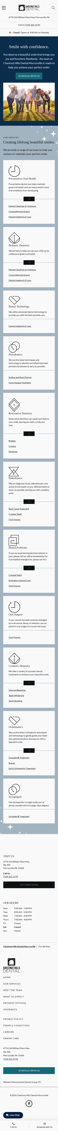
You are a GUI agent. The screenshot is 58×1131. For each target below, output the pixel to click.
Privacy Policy (13, 1019)
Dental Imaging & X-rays (20, 216)
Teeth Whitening (16, 695)
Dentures (13, 451)
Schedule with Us (29, 76)
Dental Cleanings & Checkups (22, 206)
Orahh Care (11, 1038)
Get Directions (29, 884)
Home (7, 977)
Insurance (10, 1009)
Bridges (12, 441)
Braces (12, 763)
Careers (8, 1032)
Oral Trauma (14, 519)
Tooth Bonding (15, 701)
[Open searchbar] (53, 8)
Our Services (11, 983)
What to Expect (13, 996)
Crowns (12, 446)
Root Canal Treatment (19, 508)
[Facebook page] (29, 1103)
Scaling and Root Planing (20, 377)
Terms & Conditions (16, 1025)
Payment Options (14, 1003)
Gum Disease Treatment (20, 382)
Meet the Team (12, 990)
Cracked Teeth (15, 514)
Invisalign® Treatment (19, 757)
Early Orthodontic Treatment (22, 768)
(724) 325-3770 (32, 25)
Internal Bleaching (17, 690)
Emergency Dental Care (19, 580)
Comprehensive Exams (19, 211)
